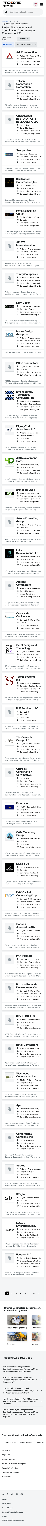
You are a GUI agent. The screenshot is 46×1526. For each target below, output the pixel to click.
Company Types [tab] (10, 1442)
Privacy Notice (6, 1504)
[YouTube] (22, 1494)
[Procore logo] (12, 3)
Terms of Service (7, 1508)
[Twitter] (12, 1494)
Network (8, 6)
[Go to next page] (39, 1293)
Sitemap (4, 1516)
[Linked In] (3, 1494)
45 (34, 1293)
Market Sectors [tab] (26, 1442)
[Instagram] (17, 1494)
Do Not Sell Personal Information (12, 1512)
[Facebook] (7, 1494)
